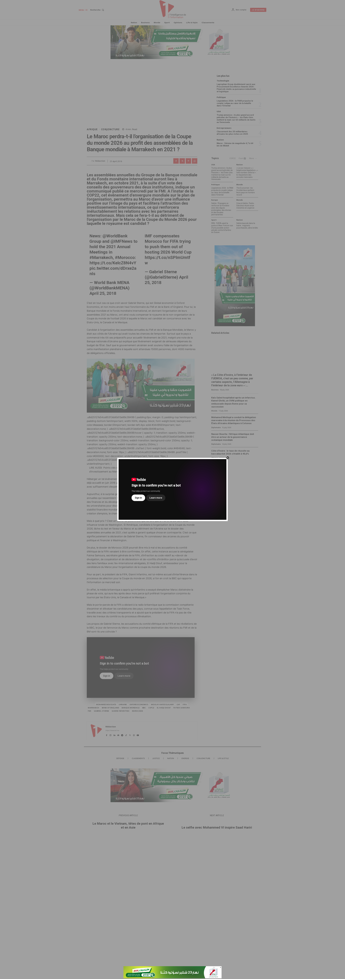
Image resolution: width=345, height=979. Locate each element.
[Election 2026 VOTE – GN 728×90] (172, 977)
